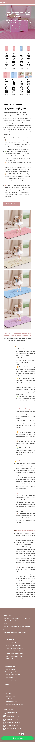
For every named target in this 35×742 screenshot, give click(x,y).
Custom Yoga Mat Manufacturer (14, 704)
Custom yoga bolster (11, 677)
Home (7, 688)
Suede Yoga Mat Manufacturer (15, 651)
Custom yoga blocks (11, 672)
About (7, 691)
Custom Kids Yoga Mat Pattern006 (14, 86)
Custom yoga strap (10, 680)
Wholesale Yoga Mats (11, 701)
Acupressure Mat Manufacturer (15, 653)
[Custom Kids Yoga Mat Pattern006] (14, 77)
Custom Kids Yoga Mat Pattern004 (28, 59)
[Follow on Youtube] (19, 734)
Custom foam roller (10, 669)
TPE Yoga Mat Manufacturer (14, 643)
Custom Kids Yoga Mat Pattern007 (21, 86)
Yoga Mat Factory (10, 699)
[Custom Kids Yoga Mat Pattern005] (6, 77)
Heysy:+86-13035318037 (14, 719)
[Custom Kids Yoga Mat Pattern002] (14, 51)
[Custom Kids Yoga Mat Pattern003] (21, 51)
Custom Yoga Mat (10, 696)
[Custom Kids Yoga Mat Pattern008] (28, 77)
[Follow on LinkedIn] (15, 734)
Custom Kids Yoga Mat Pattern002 (14, 59)
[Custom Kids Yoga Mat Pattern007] (21, 77)
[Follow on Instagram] (22, 733)
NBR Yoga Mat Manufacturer (14, 659)
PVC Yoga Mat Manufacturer (14, 656)
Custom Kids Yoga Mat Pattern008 (28, 86)
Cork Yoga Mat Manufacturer (14, 648)
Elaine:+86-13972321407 (14, 722)
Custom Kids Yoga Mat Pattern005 (6, 86)
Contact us (8, 693)
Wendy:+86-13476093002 (14, 725)
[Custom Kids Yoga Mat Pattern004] (28, 51)
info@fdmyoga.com (13, 716)
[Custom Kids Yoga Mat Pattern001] (6, 51)
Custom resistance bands (12, 674)
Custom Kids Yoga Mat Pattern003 (21, 59)
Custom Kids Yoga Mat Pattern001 (6, 59)
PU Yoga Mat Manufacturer (14, 645)
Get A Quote (11, 204)
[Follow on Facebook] (12, 734)
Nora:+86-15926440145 (14, 728)
